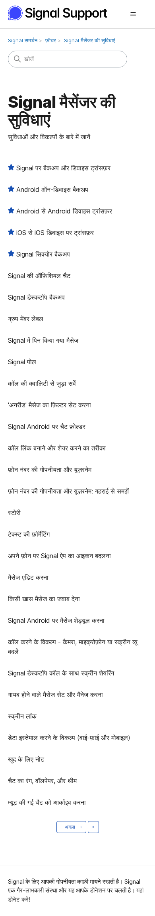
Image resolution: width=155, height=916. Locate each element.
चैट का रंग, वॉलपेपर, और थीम (42, 781)
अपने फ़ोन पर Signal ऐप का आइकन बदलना (59, 556)
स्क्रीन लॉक (22, 716)
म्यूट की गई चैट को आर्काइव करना (47, 802)
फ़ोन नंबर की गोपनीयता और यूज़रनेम (49, 470)
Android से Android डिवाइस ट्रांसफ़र (64, 211)
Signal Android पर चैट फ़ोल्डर (46, 426)
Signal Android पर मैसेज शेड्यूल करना (56, 620)
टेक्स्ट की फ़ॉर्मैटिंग (29, 534)
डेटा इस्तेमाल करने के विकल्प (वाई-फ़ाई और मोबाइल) (69, 738)
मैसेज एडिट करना (28, 577)
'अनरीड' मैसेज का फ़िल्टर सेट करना (49, 405)
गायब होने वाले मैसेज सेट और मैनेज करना (55, 695)
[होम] (62, 13)
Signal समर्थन (22, 40)
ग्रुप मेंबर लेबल (25, 319)
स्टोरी (14, 513)
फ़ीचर (50, 40)
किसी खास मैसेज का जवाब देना (44, 599)
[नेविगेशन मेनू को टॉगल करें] (133, 14)
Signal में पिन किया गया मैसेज (43, 340)
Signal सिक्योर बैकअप (43, 254)
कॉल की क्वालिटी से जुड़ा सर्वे (42, 383)
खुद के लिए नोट (26, 759)
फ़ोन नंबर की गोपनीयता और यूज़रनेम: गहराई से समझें (68, 491)
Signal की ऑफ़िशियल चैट (39, 276)
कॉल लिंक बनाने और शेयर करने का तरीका (57, 448)
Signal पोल (22, 362)
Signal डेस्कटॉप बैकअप (36, 297)
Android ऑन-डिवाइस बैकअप (52, 189)
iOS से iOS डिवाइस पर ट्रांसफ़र (55, 233)
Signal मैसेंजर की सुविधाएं (89, 40)
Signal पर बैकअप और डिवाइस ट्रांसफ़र (63, 168)
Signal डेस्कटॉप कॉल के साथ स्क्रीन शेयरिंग (61, 673)
